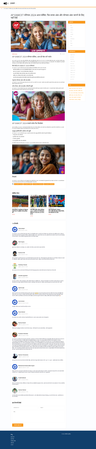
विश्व (71, 41)
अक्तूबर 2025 (72, 70)
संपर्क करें (12, 442)
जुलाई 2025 (72, 77)
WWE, (70, 97)
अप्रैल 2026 (72, 61)
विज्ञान (71, 43)
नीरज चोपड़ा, (75, 92)
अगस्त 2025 (72, 74)
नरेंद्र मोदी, (80, 88)
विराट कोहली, (74, 97)
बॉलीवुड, (79, 99)
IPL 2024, (71, 92)
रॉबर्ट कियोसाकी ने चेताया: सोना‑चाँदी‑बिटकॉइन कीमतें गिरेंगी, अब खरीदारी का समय (56, 211)
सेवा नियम (12, 438)
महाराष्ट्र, (76, 99)
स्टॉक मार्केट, (76, 90)
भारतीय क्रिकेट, (71, 99)
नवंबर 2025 (72, 68)
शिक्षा (71, 36)
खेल (71, 25)
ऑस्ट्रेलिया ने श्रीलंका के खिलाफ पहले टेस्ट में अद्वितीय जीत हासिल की (20, 211)
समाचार (71, 27)
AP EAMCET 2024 (18, 184)
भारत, (77, 88)
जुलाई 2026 (72, 54)
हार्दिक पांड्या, (71, 95)
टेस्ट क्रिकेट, (79, 97)
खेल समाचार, (71, 90)
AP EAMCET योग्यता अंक (49, 184)
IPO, (81, 95)
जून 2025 (72, 79)
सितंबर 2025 (72, 72)
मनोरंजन (71, 30)
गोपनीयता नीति (13, 440)
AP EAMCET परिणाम (28, 184)
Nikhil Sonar (14, 54)
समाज (71, 45)
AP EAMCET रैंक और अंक (38, 184)
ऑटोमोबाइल (72, 38)
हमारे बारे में (12, 437)
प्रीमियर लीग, (80, 90)
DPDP (12, 444)
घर (1, 8)
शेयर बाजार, (74, 88)
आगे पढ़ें (13, 214)
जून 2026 (72, 57)
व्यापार (71, 32)
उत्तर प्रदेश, (76, 95)
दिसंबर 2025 (72, 65)
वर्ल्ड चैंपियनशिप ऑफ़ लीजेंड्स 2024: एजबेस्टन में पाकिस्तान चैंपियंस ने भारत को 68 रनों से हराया (37, 212)
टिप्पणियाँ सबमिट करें (17, 425)
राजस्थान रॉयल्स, (81, 92)
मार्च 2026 (72, 63)
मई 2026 (72, 59)
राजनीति (71, 34)
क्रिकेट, (70, 88)
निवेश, (79, 95)
